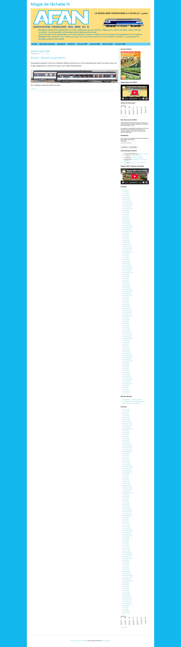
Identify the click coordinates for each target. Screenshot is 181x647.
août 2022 (126, 274)
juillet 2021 (127, 297)
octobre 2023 (127, 250)
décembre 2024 (128, 225)
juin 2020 (126, 321)
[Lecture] (123, 99)
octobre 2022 (127, 270)
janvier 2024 (127, 244)
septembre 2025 (128, 208)
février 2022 (127, 286)
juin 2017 (126, 387)
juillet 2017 (127, 385)
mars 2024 (127, 240)
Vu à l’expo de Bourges (135, 155)
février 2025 (127, 222)
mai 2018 (126, 368)
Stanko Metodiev (106, 640)
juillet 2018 (127, 364)
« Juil (122, 116)
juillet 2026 (127, 190)
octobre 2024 (127, 229)
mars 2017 (127, 393)
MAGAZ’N (71, 44)
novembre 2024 (128, 227)
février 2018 (127, 374)
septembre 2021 (128, 295)
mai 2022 (126, 280)
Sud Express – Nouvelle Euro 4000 (133, 399)
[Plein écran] (146, 99)
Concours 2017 (82, 44)
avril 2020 (126, 325)
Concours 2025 (120, 44)
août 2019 (126, 340)
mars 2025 (127, 220)
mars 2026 (127, 197)
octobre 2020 (127, 314)
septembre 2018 (128, 361)
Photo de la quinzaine (47, 44)
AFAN (132, 125)
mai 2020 (126, 323)
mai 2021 (126, 301)
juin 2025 (126, 214)
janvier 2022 (127, 287)
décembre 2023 (128, 246)
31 (141, 113)
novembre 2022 (128, 269)
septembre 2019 (128, 338)
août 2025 (126, 210)
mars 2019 (127, 349)
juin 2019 (126, 344)
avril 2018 (126, 370)
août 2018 (126, 363)
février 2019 (127, 351)
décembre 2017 (128, 378)
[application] (135, 93)
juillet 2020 (127, 319)
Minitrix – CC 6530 (143, 154)
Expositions (61, 44)
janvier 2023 (127, 265)
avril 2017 (126, 391)
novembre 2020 (128, 312)
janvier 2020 (127, 331)
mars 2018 (127, 372)
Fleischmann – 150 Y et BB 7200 (137, 162)
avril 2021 (126, 302)
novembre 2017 (128, 380)
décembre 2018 (128, 355)
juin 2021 (126, 299)
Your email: (123, 141)
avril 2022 (126, 282)
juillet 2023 (127, 254)
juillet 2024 (127, 233)
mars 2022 (127, 284)
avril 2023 (126, 259)
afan (125, 155)
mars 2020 (127, 327)
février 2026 (127, 199)
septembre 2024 (128, 231)
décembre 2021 (128, 289)
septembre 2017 (128, 383)
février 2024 (127, 242)
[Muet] (143, 99)
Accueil (34, 44)
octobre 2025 (127, 207)
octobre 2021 (127, 293)
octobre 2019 (127, 336)
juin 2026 (126, 191)
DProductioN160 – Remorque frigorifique (134, 401)
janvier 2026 (127, 201)
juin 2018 (126, 366)
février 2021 (127, 306)
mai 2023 (126, 257)
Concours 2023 (107, 44)
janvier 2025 (127, 223)
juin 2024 (126, 235)
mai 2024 (126, 237)
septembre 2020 (128, 316)
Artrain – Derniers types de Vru (48, 58)
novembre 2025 (128, 205)
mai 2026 (126, 193)
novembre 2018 (128, 357)
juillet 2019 (127, 342)
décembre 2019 (128, 333)
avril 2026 (126, 195)
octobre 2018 (127, 359)
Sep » (125, 116)
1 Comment (34, 89)
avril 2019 (126, 348)
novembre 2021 (128, 291)
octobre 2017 (127, 381)
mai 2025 (126, 216)
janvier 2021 (127, 308)
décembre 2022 (128, 267)
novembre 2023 (128, 248)
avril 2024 (126, 238)
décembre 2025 (128, 203)
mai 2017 (126, 389)
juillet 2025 (127, 212)
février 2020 (127, 329)
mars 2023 (127, 261)
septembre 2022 (128, 272)
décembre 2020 (128, 310)
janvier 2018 (127, 376)
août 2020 (126, 317)
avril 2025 (126, 218)
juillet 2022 (127, 276)
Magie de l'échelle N (50, 4)
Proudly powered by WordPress (79, 640)
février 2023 (127, 263)
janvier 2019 (127, 353)
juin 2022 (126, 278)
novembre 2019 (128, 334)
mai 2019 (126, 346)
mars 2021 (127, 304)
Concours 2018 (95, 44)
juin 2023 (126, 255)
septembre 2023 (128, 252)
